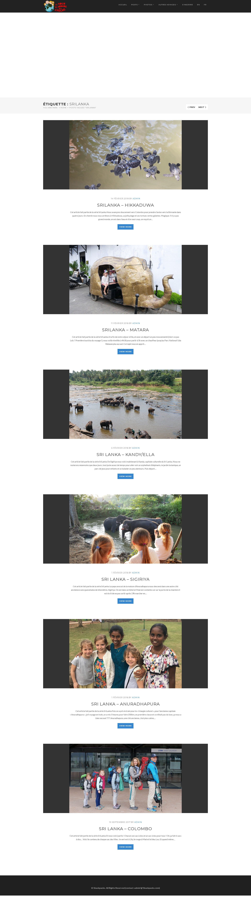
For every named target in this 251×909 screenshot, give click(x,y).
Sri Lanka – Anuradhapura (125, 703)
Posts (134, 5)
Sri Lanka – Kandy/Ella (126, 454)
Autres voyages (167, 5)
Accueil (123, 5)
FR (205, 5)
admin (136, 198)
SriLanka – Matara (125, 329)
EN (198, 5)
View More (125, 227)
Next (201, 107)
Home (64, 108)
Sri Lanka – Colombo (125, 828)
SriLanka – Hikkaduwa (125, 205)
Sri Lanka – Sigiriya (125, 579)
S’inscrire (187, 5)
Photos (148, 5)
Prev (192, 107)
